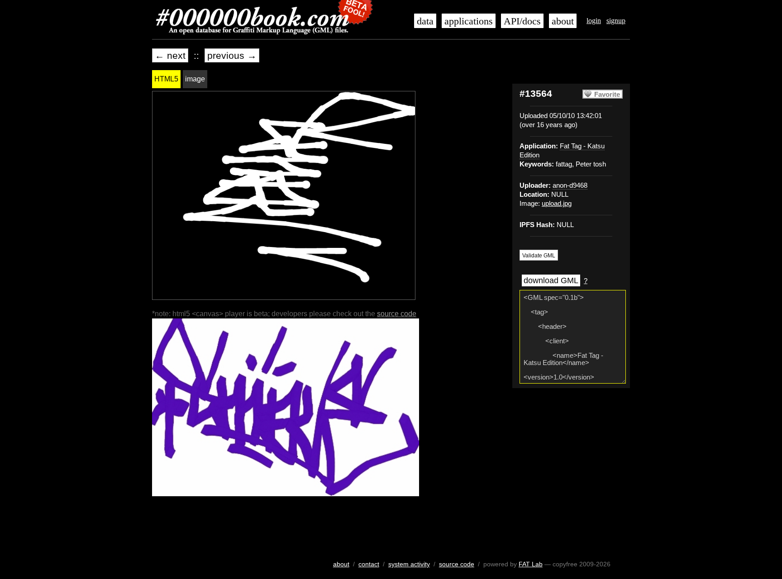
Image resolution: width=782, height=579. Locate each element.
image (195, 79)
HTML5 (166, 79)
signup (615, 20)
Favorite (607, 94)
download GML (551, 280)
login (593, 20)
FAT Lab (531, 564)
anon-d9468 (570, 185)
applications (468, 21)
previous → (232, 55)
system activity (409, 564)
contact (368, 564)
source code (396, 314)
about (563, 21)
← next (170, 55)
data (425, 21)
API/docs (522, 21)
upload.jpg (557, 203)
